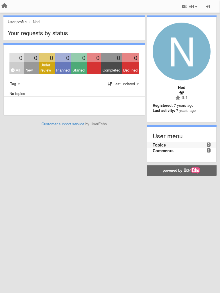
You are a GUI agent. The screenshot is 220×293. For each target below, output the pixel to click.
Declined (130, 70)
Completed (111, 70)
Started (78, 70)
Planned (63, 70)
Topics (159, 145)
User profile (17, 21)
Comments (163, 150)
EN (191, 6)
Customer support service (63, 123)
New (29, 70)
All (17, 70)
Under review (45, 67)
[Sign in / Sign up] (208, 6)
